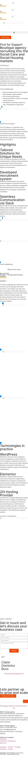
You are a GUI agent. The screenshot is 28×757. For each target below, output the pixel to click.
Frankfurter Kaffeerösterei (8, 741)
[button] (14, 32)
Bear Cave (3, 743)
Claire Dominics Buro (8, 665)
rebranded (3, 739)
